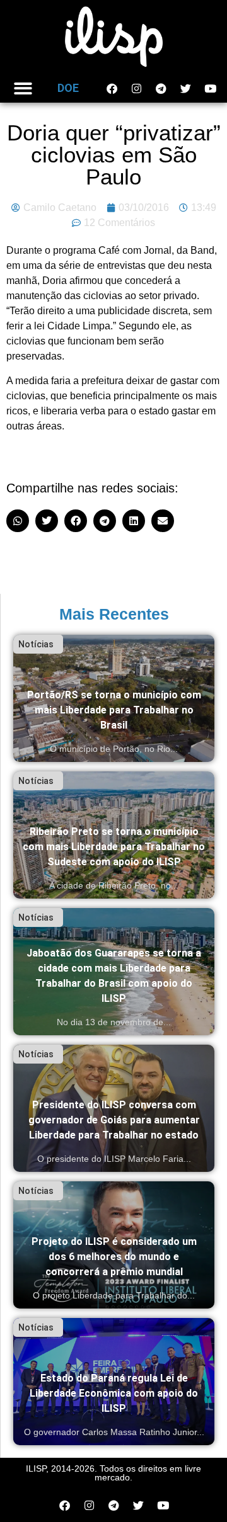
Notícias (36, 644)
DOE (68, 87)
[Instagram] (136, 88)
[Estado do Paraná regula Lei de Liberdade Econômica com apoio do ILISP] (113, 1381)
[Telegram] (161, 88)
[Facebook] (111, 88)
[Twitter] (185, 88)
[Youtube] (210, 88)
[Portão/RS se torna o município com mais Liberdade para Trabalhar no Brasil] (113, 698)
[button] (23, 88)
